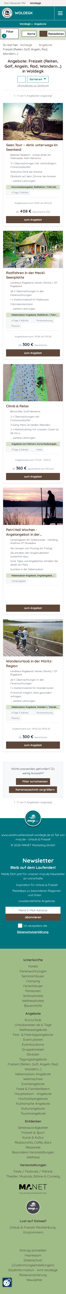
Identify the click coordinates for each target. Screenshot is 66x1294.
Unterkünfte (33, 960)
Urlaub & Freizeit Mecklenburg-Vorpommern (33, 1229)
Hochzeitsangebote (33, 1099)
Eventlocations (33, 1044)
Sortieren (36, 79)
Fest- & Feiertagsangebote (33, 1035)
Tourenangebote (33, 1113)
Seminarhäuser (33, 976)
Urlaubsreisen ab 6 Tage (33, 1025)
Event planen (33, 1039)
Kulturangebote (33, 1108)
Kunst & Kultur (33, 1137)
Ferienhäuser (33, 986)
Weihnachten (33, 1079)
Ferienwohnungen (33, 971)
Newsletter (34, 1280)
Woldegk (36, 3)
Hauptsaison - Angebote (33, 1094)
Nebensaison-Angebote (33, 1074)
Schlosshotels (33, 996)
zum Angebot (33, 219)
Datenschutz (33, 1260)
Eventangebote (33, 1084)
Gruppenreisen (33, 1049)
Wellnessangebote (33, 1030)
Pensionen (33, 991)
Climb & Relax (17, 406)
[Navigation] (60, 13)
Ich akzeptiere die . (33, 929)
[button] (24, 13)
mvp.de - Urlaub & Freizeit (33, 839)
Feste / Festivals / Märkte (33, 1171)
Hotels (33, 966)
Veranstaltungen (33, 1165)
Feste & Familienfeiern (33, 1089)
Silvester (33, 1054)
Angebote (45, 45)
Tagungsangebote (33, 1059)
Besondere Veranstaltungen (33, 1152)
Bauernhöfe (33, 1006)
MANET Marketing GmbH (38, 845)
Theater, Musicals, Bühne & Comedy (33, 1176)
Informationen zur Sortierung (33, 85)
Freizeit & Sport (33, 1132)
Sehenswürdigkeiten (33, 1128)
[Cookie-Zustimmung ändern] (7, 1282)
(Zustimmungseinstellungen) (33, 1265)
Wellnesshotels (33, 1001)
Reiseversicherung (33, 1275)
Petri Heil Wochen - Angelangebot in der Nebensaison (23, 534)
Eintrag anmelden (33, 1250)
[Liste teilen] (21, 79)
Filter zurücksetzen (35, 781)
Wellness (33, 1157)
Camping (33, 981)
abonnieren (33, 917)
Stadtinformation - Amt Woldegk (33, 1270)
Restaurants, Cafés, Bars (33, 1142)
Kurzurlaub (33, 1020)
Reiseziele (33, 1147)
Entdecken (33, 1121)
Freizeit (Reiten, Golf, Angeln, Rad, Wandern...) (33, 1066)
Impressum (33, 1255)
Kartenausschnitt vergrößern (35, 789)
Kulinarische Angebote (33, 1103)
